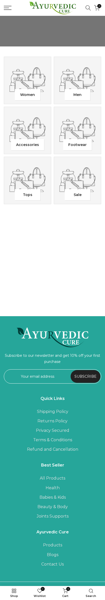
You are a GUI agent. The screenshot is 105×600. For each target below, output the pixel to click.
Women (27, 94)
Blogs (52, 554)
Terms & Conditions (52, 439)
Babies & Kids (53, 497)
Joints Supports (53, 516)
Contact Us (52, 564)
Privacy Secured (52, 430)
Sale (78, 194)
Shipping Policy (52, 411)
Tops (27, 194)
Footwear (77, 144)
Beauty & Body (52, 506)
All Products (52, 478)
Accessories (27, 144)
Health (53, 487)
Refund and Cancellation (52, 449)
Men (77, 94)
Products (52, 545)
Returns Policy (52, 421)
